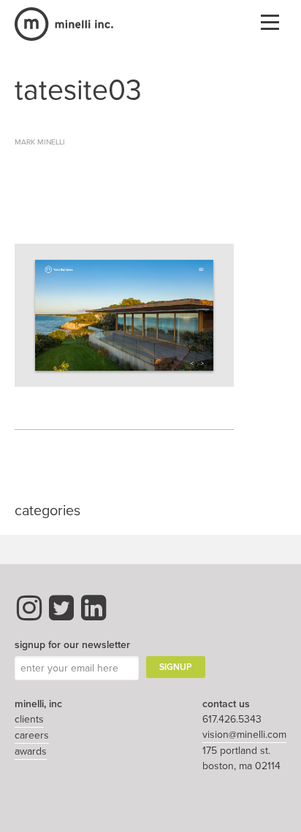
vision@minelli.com (244, 734)
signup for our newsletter (72, 645)
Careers (32, 735)
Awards (31, 751)
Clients (29, 719)
